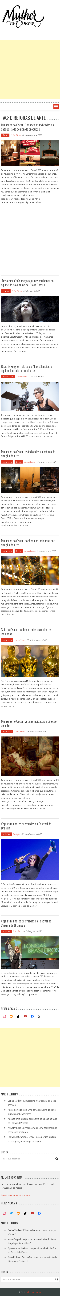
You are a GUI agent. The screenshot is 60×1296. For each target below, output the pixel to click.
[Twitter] (11, 1213)
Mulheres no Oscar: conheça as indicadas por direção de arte (28, 542)
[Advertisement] (30, 69)
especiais (7, 461)
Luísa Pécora (16, 135)
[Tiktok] (18, 1016)
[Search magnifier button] (57, 1159)
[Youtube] (25, 1016)
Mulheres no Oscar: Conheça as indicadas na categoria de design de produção (27, 126)
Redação (16, 834)
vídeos (6, 291)
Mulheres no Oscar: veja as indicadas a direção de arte (29, 723)
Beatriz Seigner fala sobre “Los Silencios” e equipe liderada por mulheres (26, 368)
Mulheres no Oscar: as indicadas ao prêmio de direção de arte (28, 453)
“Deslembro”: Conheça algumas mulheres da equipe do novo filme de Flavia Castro (27, 282)
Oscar (5, 135)
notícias (6, 834)
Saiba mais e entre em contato (15, 1194)
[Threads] (39, 1016)
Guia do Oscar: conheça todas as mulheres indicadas (26, 631)
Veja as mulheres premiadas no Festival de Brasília (26, 825)
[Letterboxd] (11, 1016)
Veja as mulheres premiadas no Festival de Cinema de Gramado (26, 923)
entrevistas (8, 376)
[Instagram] (4, 1016)
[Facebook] (32, 1016)
